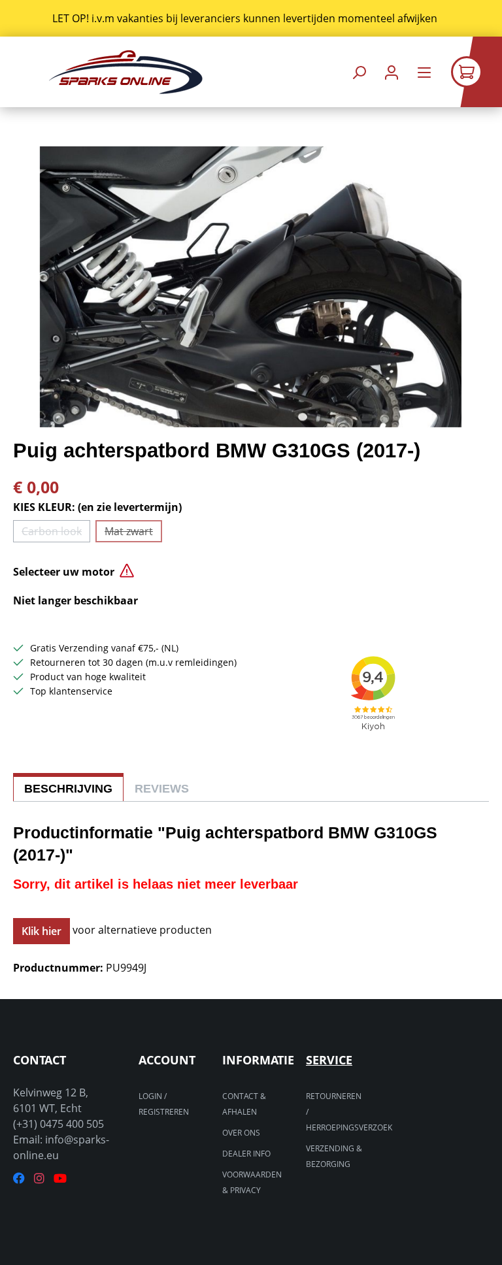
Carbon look (56, 533)
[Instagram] (39, 1178)
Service (329, 1060)
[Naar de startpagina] (125, 72)
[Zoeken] (359, 72)
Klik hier (41, 931)
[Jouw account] (391, 72)
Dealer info (246, 1153)
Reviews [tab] (162, 788)
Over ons (241, 1132)
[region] (251, 18)
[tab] (68, 787)
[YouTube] (60, 1178)
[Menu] (424, 72)
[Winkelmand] (476, 72)
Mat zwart (133, 533)
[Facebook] (19, 1178)
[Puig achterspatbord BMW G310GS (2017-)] (250, 286)
